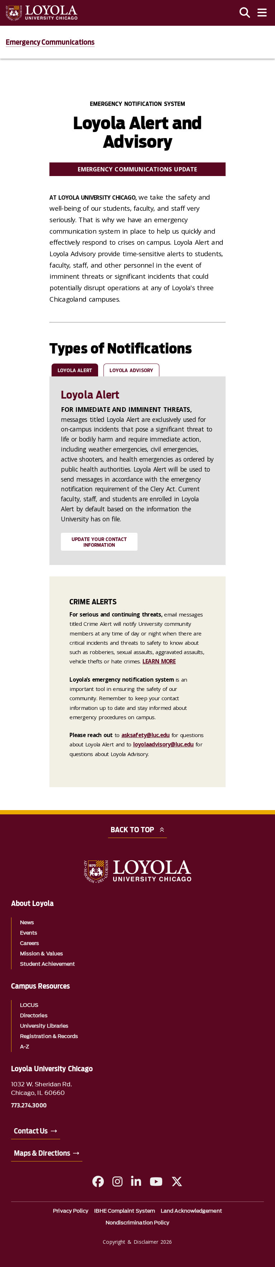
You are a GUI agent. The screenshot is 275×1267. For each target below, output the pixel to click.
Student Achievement (47, 964)
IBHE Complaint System (124, 1211)
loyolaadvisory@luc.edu (163, 744)
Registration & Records (49, 1036)
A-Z (24, 1047)
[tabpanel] (137, 470)
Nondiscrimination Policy (138, 1223)
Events (28, 933)
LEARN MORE (159, 661)
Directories (34, 1015)
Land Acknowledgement (191, 1211)
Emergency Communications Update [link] (137, 169)
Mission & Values (41, 953)
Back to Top (132, 829)
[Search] (245, 13)
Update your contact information (99, 542)
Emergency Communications (50, 42)
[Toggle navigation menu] (262, 13)
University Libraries (44, 1026)
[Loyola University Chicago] (41, 13)
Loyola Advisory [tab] (131, 370)
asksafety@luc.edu (145, 735)
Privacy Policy (70, 1211)
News (27, 922)
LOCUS (29, 1005)
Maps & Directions (42, 1153)
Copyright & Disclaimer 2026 (137, 1241)
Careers (29, 943)
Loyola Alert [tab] (75, 370)
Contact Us (31, 1131)
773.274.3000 (29, 1105)
